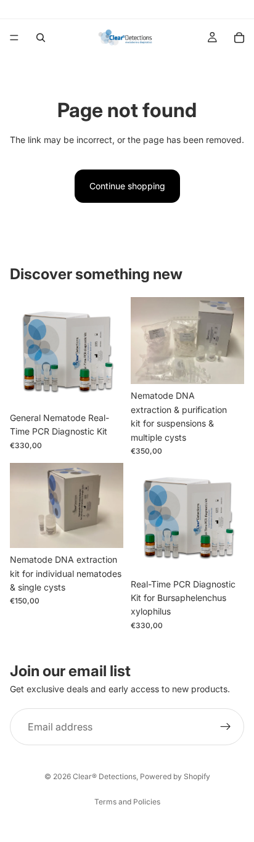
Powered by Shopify (175, 776)
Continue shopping (127, 186)
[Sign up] (226, 727)
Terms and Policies (127, 801)
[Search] (40, 37)
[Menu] (14, 37)
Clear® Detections (104, 776)
